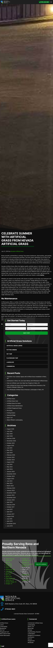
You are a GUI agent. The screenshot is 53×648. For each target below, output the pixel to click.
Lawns (2, 624)
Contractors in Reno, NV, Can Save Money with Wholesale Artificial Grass (27, 380)
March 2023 (10, 485)
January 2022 (10, 495)
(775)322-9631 (10, 609)
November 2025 (11, 441)
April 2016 (9, 521)
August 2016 (10, 516)
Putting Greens (12, 349)
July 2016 (9, 519)
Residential (3, 628)
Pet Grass (9, 410)
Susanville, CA (26, 560)
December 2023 (11, 474)
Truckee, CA (25, 559)
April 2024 (10, 469)
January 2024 (11, 471)
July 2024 (9, 464)
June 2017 (10, 509)
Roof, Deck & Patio (5, 633)
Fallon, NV (8, 567)
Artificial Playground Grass (14, 408)
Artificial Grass (11, 398)
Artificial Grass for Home (14, 403)
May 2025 (9, 450)
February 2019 (11, 504)
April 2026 (10, 436)
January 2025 (10, 457)
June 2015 (10, 526)
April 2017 (9, 511)
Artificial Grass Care (12, 401)
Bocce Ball (30, 628)
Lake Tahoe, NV (10, 571)
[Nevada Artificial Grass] (5, 2)
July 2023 (9, 481)
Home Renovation (5, 635)
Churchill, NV (25, 562)
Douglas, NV (25, 566)
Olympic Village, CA (11, 582)
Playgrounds (31, 640)
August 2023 (10, 478)
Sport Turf (10, 417)
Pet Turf (9, 354)
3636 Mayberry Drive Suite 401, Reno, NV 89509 (21, 604)
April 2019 (9, 502)
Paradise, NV (25, 574)
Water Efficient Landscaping (14, 420)
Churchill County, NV (27, 564)
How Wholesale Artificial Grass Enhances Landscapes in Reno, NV (25, 389)
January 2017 (10, 514)
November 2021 (11, 497)
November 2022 (11, 493)
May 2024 (9, 467)
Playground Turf (12, 358)
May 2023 (9, 483)
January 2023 (11, 490)
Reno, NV (8, 574)
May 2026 (9, 433)
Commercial (11, 366)
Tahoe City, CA (10, 580)
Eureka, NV (9, 564)
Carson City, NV (10, 559)
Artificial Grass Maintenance (15, 405)
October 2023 (11, 476)
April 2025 (10, 452)
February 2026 (11, 438)
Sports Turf (31, 626)
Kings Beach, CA (10, 578)
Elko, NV (8, 562)
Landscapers (31, 633)
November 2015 (11, 523)
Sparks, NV (9, 576)
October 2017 (10, 507)
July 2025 (9, 448)
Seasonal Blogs (11, 415)
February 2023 (11, 488)
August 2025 (10, 445)
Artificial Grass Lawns (14, 345)
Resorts (30, 639)
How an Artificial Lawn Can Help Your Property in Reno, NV (23, 383)
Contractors (31, 637)
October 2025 (11, 443)
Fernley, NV (9, 566)
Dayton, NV (9, 560)
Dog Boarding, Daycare (34, 632)
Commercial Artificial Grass (35, 623)
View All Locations (41, 564)
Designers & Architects (34, 635)
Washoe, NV (25, 580)
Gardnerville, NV (10, 569)
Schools (30, 630)
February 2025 (11, 455)
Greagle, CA (9, 583)
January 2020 (11, 500)
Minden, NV (9, 573)
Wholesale (30, 642)
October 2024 (11, 459)
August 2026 (10, 429)
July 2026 (9, 431)
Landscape (10, 362)
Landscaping (3, 626)
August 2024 (10, 462)
